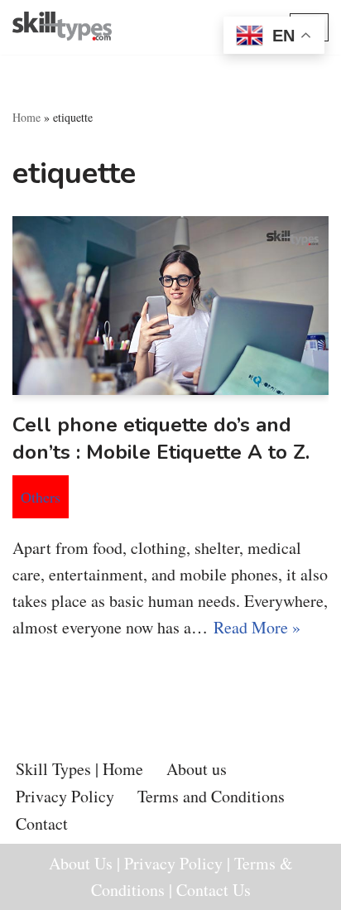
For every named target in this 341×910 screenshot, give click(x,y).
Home (26, 117)
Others (40, 497)
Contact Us (213, 890)
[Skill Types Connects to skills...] (62, 27)
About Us (81, 863)
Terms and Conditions (211, 796)
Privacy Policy (65, 796)
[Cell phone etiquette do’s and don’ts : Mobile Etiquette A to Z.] (170, 305)
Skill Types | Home (79, 769)
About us (196, 769)
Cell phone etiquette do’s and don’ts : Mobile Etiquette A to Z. (163, 439)
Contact (42, 823)
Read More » (257, 627)
